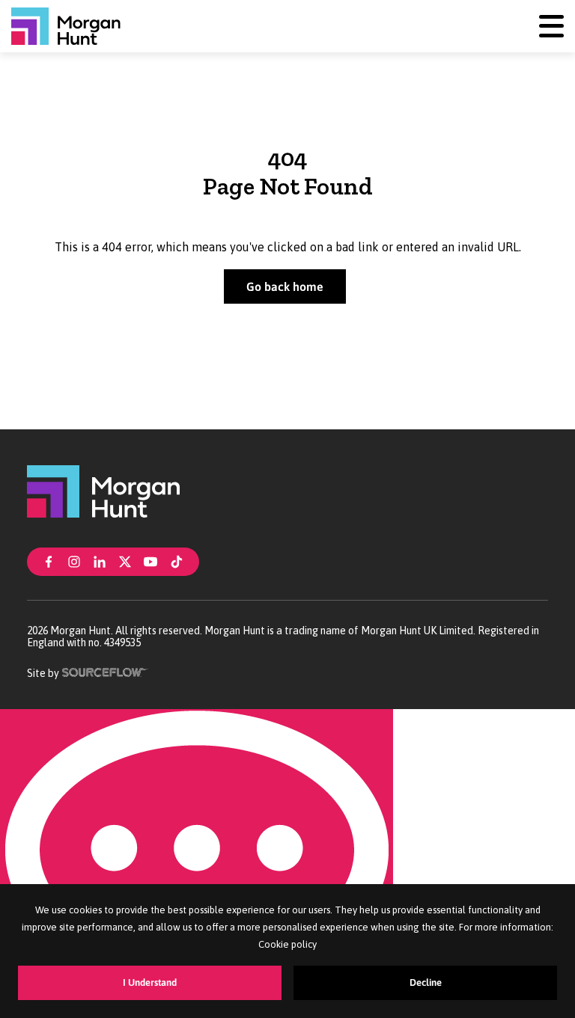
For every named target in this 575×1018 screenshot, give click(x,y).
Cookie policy (287, 944)
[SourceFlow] (105, 670)
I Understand (150, 982)
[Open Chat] (196, 863)
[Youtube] (150, 560)
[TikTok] (176, 560)
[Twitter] (125, 560)
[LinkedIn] (99, 560)
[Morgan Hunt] (66, 26)
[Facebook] (48, 560)
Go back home (284, 286)
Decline (426, 982)
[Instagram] (74, 560)
